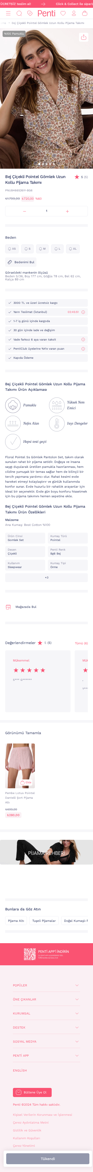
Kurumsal (21, 1013)
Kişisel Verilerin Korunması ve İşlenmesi (42, 1115)
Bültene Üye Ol (35, 1092)
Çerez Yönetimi (24, 1146)
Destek (19, 1027)
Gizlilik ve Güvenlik (27, 1130)
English (20, 1070)
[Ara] (19, 13)
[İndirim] (30, 13)
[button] (39, 164)
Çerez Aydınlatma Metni (31, 1122)
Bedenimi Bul (24, 262)
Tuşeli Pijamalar (44, 921)
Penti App (21, 1055)
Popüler (20, 985)
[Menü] (8, 13)
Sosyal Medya (24, 1041)
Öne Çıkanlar (24, 999)
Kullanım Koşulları (26, 1138)
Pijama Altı (16, 921)
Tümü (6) (81, 643)
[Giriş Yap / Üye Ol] (74, 13)
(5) (84, 177)
